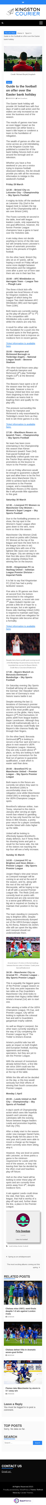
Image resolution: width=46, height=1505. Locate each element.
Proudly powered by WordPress (16, 1489)
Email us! (7, 1471)
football (25, 1246)
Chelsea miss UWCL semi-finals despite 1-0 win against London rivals (21, 1311)
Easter (20, 1246)
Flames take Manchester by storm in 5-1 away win (23, 1389)
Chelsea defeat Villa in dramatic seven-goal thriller (21, 1351)
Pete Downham (23, 1231)
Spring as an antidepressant (19, 1257)
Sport (9, 82)
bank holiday (13, 1246)
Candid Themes (26, 1493)
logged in (21, 1407)
